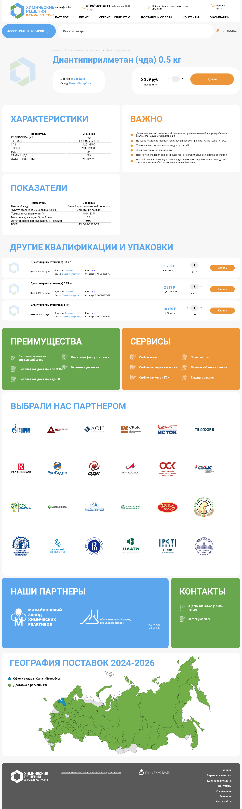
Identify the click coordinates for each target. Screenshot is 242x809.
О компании (223, 791)
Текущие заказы (202, 377)
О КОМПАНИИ (219, 17)
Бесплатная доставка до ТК (39, 379)
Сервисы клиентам (219, 775)
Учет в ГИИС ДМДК (157, 772)
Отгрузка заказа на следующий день (32, 358)
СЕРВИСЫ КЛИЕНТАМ (114, 17)
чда (93, 270)
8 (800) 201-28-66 (98, 5)
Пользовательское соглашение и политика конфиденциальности (91, 773)
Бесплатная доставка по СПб (40, 369)
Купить (212, 79)
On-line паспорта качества (158, 367)
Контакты (224, 785)
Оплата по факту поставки (90, 357)
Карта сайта (223, 801)
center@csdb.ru (63, 7)
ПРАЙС (84, 17)
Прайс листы (200, 357)
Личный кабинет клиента (209, 367)
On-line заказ (148, 357)
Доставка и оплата (219, 780)
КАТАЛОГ (61, 17)
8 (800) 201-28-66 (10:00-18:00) (205, 608)
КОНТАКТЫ (191, 17)
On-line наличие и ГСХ (154, 377)
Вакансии (225, 796)
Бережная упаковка (85, 367)
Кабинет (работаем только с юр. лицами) (170, 7)
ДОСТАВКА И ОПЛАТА (156, 17)
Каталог (226, 770)
